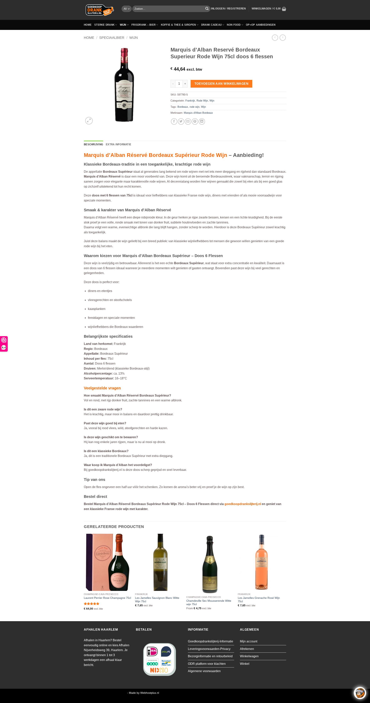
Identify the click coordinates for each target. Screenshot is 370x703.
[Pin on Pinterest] (195, 121)
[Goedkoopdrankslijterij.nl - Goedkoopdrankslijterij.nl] (100, 10)
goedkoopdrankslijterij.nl (243, 504)
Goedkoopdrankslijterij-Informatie (210, 641)
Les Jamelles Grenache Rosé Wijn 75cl (259, 599)
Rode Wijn (202, 100)
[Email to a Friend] (188, 121)
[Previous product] (283, 38)
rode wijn (194, 106)
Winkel (244, 663)
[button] (228, 9)
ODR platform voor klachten (207, 663)
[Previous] (84, 577)
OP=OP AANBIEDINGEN (261, 24)
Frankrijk (190, 100)
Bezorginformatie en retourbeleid (210, 656)
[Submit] (207, 9)
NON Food (233, 24)
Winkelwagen (249, 656)
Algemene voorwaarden (204, 671)
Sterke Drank (104, 24)
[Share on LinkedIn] (202, 121)
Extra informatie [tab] (118, 144)
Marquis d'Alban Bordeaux (198, 112)
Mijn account (248, 641)
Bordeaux (182, 106)
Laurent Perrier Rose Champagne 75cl (107, 597)
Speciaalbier (111, 38)
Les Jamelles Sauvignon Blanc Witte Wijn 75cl (157, 599)
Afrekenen (247, 649)
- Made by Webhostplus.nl (143, 692)
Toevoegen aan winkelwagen (221, 83)
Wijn (123, 24)
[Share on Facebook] (174, 121)
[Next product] (275, 38)
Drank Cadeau (211, 24)
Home (88, 24)
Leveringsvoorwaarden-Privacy (209, 649)
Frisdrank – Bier (143, 24)
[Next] (285, 577)
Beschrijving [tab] (93, 144)
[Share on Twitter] (181, 121)
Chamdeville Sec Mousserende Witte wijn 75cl (208, 602)
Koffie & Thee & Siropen (178, 24)
